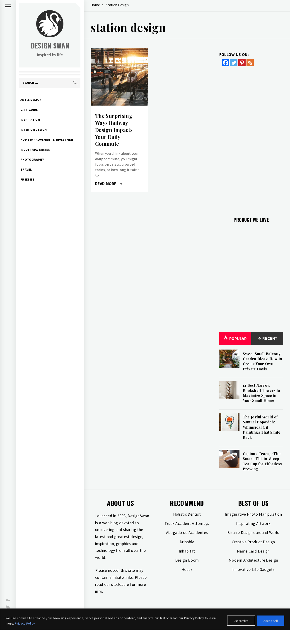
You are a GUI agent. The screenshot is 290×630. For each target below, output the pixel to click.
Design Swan (50, 45)
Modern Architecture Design (253, 560)
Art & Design (30, 100)
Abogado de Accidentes (187, 532)
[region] (145, 619)
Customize (241, 621)
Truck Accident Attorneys (186, 523)
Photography (32, 159)
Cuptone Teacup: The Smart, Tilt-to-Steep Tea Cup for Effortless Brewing (262, 461)
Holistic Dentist (187, 514)
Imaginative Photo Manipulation (253, 514)
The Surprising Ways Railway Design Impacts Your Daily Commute (114, 129)
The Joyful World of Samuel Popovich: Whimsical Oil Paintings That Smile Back (261, 427)
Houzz (187, 569)
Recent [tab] (269, 338)
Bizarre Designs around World (253, 532)
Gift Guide (29, 110)
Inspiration (30, 120)
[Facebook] (225, 62)
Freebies (27, 179)
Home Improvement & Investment (47, 140)
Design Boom (187, 560)
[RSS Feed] (250, 62)
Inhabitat (187, 551)
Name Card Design (253, 551)
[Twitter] (233, 62)
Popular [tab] (238, 338)
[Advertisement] (251, 139)
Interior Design (33, 130)
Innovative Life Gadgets (253, 569)
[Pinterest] (242, 62)
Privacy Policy (25, 623)
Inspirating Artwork (253, 523)
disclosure (120, 584)
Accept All (270, 621)
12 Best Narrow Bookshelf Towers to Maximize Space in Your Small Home (261, 393)
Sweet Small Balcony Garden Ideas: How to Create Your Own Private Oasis (262, 361)
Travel (26, 169)
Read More (119, 77)
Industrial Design (35, 149)
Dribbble (187, 541)
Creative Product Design (253, 541)
